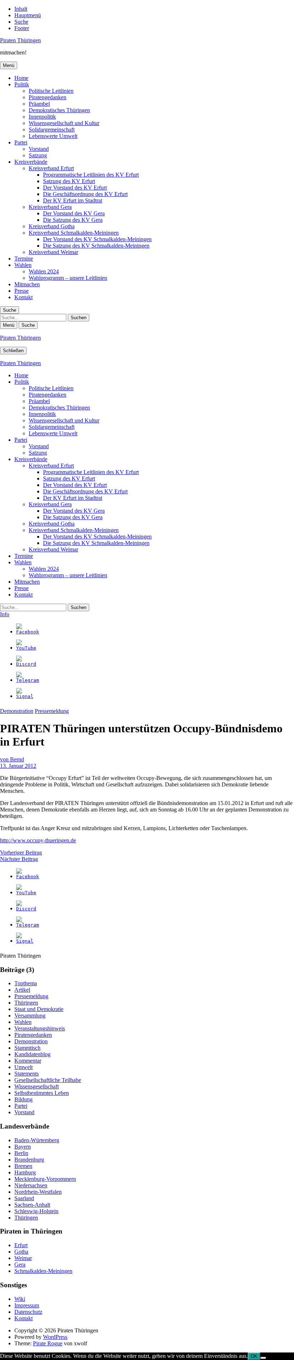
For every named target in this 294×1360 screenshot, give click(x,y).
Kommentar (27, 1061)
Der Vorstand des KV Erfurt (75, 188)
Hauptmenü (27, 15)
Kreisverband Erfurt (51, 168)
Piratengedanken (47, 97)
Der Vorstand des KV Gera (74, 213)
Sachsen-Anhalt (32, 1205)
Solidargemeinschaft (52, 129)
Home (21, 78)
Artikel (22, 990)
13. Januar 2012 (18, 766)
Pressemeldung (52, 711)
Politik (21, 84)
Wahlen (23, 265)
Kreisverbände (30, 162)
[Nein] (263, 1358)
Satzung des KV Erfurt (69, 181)
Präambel (39, 104)
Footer (21, 28)
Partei (20, 142)
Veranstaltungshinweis (39, 1028)
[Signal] (24, 696)
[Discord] (26, 664)
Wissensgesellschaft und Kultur (64, 123)
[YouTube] (26, 648)
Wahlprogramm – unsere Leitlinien (68, 278)
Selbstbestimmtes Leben (41, 1093)
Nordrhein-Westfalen (38, 1192)
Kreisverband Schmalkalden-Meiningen (74, 233)
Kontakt (23, 297)
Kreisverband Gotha (52, 226)
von (12, 759)
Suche (21, 22)
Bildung (23, 1099)
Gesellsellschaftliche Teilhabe (47, 1080)
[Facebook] (27, 631)
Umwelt (23, 1067)
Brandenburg (29, 1160)
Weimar (23, 1258)
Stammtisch (27, 1048)
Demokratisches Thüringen (59, 110)
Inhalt (20, 9)
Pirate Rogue (47, 1343)
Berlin (21, 1153)
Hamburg (25, 1172)
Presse (21, 291)
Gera (19, 1264)
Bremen (23, 1166)
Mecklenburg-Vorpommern (45, 1179)
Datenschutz (28, 1312)
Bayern (22, 1147)
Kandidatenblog (32, 1054)
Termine (23, 258)
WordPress (55, 1337)
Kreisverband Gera (50, 207)
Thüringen (26, 1003)
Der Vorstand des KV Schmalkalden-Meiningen (97, 239)
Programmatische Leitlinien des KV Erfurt (91, 175)
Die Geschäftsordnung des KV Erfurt (85, 194)
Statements (26, 1074)
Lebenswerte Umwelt (53, 136)
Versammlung (30, 1015)
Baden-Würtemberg (36, 1140)
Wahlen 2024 (44, 271)
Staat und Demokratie (38, 1009)
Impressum (26, 1305)
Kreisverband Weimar (53, 252)
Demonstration (16, 711)
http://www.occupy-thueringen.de (38, 840)
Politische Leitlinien (51, 91)
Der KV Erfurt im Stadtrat (72, 200)
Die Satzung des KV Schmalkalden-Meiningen (96, 246)
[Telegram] (27, 680)
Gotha (21, 1252)
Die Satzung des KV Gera (73, 220)
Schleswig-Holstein (36, 1211)
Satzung (38, 155)
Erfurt (21, 1245)
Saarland (24, 1198)
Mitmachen (27, 284)
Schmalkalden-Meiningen (43, 1271)
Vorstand (39, 149)
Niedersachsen (30, 1185)
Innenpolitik (42, 117)
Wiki (19, 1299)
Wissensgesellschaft (36, 1086)
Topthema (25, 983)
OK (254, 1356)
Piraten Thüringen (20, 40)
